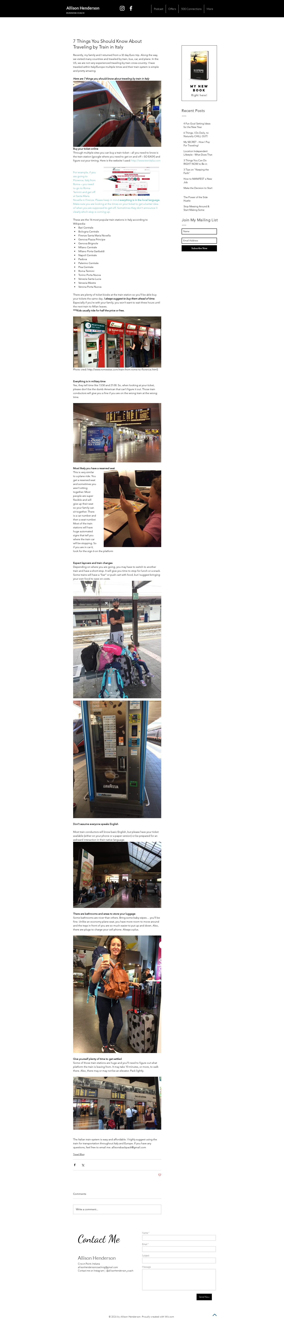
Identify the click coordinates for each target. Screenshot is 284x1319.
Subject (145, 1255)
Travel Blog (78, 1154)
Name (145, 1233)
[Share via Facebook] (74, 1164)
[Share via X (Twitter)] (82, 1164)
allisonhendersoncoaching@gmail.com (98, 1267)
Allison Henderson (82, 8)
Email (144, 1244)
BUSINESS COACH (75, 13)
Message (146, 1267)
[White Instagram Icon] (122, 8)
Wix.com (169, 1316)
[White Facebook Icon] (131, 8)
